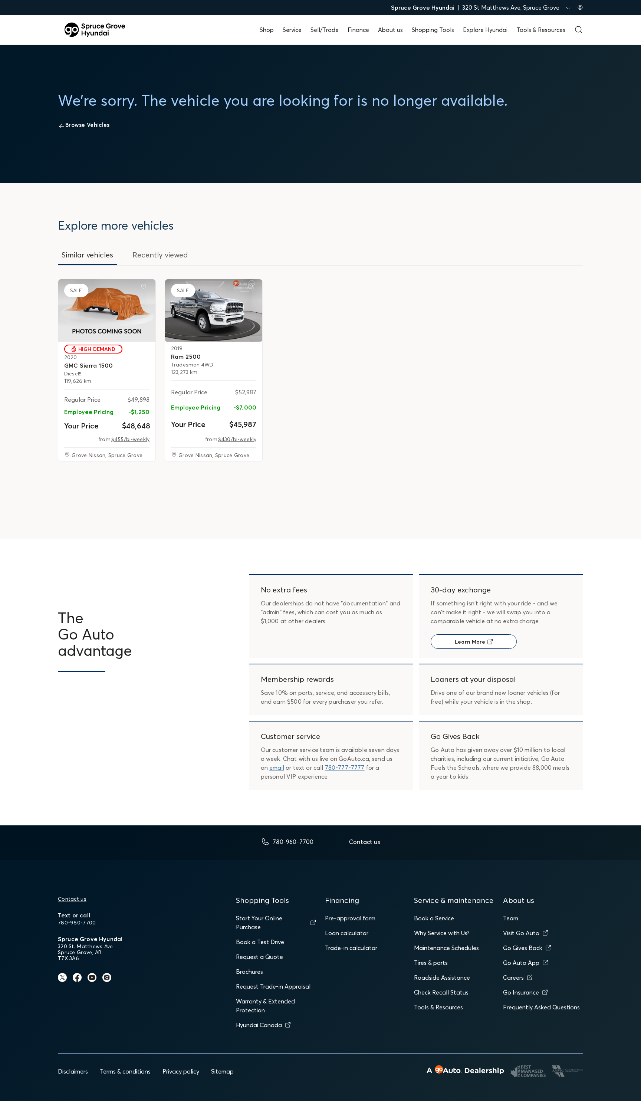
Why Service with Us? (442, 933)
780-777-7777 (345, 767)
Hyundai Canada (259, 1025)
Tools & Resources (540, 29)
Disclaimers (73, 1071)
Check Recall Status (441, 992)
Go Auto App (521, 962)
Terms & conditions (125, 1071)
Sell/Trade (324, 29)
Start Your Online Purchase (259, 922)
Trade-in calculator (351, 948)
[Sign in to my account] (580, 7)
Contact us (72, 898)
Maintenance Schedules (446, 948)
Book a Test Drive (260, 942)
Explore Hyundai (485, 29)
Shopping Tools (433, 29)
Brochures (249, 971)
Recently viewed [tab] (160, 254)
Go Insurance (521, 992)
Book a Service (434, 918)
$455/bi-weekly (130, 439)
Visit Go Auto (521, 933)
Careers (513, 977)
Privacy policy (180, 1071)
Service (292, 29)
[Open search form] (578, 29)
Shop (267, 29)
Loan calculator (346, 933)
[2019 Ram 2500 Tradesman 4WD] (213, 310)
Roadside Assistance (442, 977)
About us (390, 29)
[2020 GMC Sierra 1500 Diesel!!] (106, 310)
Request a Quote (259, 956)
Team (510, 918)
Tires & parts (431, 962)
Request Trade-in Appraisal (273, 986)
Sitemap (222, 1071)
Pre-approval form (350, 918)
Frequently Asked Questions (541, 1007)
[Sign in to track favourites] (145, 288)
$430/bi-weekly (237, 439)
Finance (358, 29)
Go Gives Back (522, 948)
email (276, 767)
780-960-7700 (77, 922)
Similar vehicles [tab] (87, 254)
